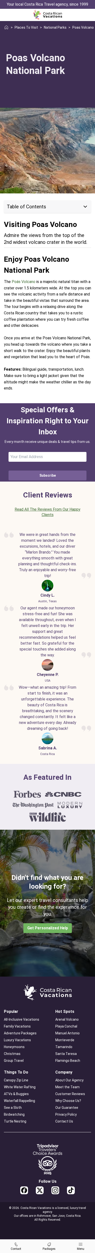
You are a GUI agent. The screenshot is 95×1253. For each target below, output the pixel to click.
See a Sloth (13, 1108)
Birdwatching (14, 1114)
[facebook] (24, 1190)
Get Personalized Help (47, 928)
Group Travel (14, 1061)
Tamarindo (63, 1047)
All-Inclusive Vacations (21, 1019)
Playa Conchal (66, 1026)
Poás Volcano (23, 281)
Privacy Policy (66, 1114)
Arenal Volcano (67, 1019)
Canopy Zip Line (16, 1080)
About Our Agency (69, 1080)
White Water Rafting (20, 1087)
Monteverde (64, 1040)
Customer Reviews (70, 1094)
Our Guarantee (66, 1108)
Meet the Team (67, 1087)
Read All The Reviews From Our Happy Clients (47, 512)
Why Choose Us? (68, 1101)
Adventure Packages (20, 1033)
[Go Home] (47, 15)
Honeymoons (14, 1047)
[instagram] (55, 1190)
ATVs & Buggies (16, 1094)
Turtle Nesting (15, 1121)
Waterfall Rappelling (19, 1101)
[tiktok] (71, 1190)
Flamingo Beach (67, 1061)
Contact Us (64, 1121)
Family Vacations (17, 1026)
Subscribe (47, 475)
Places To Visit (26, 27)
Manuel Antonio (67, 1033)
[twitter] (40, 1190)
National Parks (55, 27)
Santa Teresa (66, 1054)
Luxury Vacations (17, 1040)
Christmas (12, 1054)
